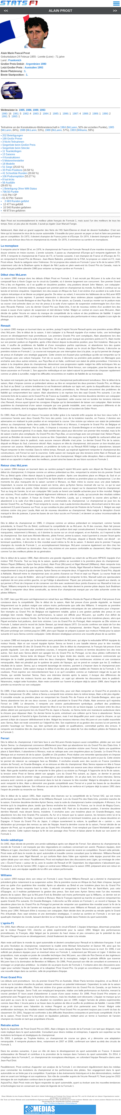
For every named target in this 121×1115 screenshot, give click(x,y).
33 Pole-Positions (12, 170)
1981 (16, 113)
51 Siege (7, 167)
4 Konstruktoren (11, 157)
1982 (26, 113)
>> (115, 11)
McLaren (72, 127)
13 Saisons (8, 154)
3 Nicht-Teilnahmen (13, 141)
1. (25, 71)
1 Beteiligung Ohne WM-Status (19, 188)
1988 (85, 113)
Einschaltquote (71, 1103)
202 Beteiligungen (12, 135)
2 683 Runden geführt (15, 201)
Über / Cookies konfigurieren (54, 1103)
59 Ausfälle (8, 182)
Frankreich (14, 60)
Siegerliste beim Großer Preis (18, 145)
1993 (42, 110)
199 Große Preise (12, 138)
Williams (82, 130)
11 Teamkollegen (11, 151)
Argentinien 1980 (36, 64)
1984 (45, 113)
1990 (105, 113)
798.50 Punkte (10, 191)
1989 (35, 110)
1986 (29, 110)
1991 (4, 116)
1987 (75, 113)
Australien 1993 (34, 67)
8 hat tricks (8, 179)
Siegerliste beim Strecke (16, 148)
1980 (4, 113)
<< (6, 11)
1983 (35, 113)
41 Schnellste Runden (14, 173)
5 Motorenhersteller (13, 160)
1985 (22, 110)
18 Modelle (8, 163)
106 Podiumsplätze (13, 176)
